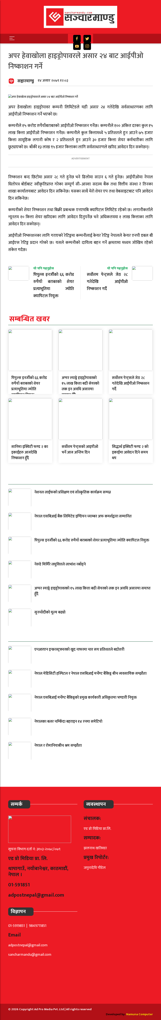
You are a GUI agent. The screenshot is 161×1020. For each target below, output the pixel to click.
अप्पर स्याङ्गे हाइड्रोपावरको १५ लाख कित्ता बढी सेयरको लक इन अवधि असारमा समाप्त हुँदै (80, 386)
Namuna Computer (139, 1014)
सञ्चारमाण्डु (25, 81)
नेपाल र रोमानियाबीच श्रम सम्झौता (58, 746)
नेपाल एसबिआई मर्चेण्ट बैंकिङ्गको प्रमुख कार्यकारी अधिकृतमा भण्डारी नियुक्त (85, 697)
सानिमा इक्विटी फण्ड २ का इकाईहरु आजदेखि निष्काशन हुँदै (29, 452)
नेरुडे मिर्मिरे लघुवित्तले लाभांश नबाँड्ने (60, 564)
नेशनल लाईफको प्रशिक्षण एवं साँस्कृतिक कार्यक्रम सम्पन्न (72, 492)
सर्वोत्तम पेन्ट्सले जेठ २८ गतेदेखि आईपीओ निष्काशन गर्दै (130, 383)
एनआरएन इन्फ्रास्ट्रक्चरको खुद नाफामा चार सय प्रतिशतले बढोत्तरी (79, 649)
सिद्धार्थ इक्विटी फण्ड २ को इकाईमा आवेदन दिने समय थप (130, 452)
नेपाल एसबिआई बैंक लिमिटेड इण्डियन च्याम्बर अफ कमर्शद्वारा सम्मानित (83, 516)
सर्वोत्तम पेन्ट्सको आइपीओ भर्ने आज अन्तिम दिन (80, 450)
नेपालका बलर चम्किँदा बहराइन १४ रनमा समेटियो (68, 721)
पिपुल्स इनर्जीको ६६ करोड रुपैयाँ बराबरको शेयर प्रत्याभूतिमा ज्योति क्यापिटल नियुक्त (29, 386)
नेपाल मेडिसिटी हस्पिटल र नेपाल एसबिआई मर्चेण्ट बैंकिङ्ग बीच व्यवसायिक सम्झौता (90, 673)
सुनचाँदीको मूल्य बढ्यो (49, 612)
